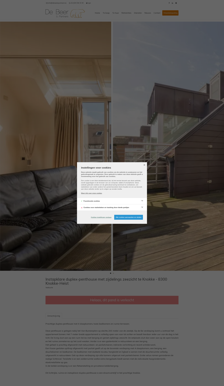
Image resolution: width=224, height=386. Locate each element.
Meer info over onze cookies (91, 193)
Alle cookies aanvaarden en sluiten (128, 217)
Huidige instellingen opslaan (101, 217)
